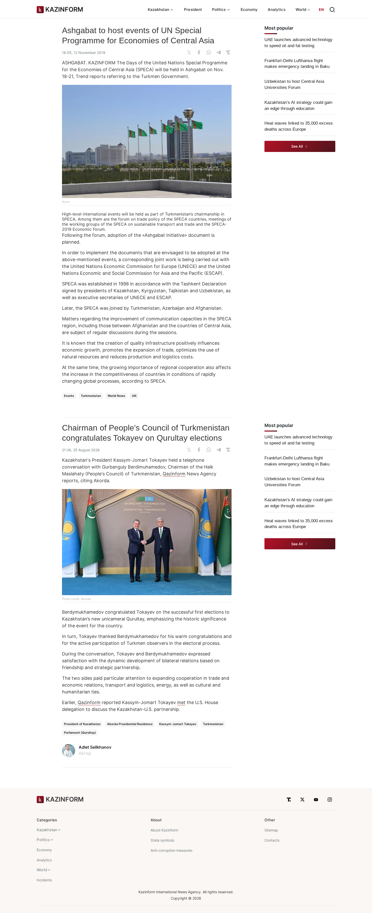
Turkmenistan (91, 396)
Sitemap (271, 830)
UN (134, 396)
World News (116, 396)
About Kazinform (164, 830)
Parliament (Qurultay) (80, 732)
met (181, 702)
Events (69, 396)
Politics (43, 839)
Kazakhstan (47, 829)
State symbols (162, 840)
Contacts (271, 840)
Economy (249, 9)
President (193, 9)
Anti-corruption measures (171, 850)
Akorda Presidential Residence (130, 724)
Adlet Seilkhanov (95, 747)
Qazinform (174, 473)
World (42, 869)
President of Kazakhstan (82, 724)
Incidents (44, 880)
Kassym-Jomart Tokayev (177, 724)
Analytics (276, 9)
